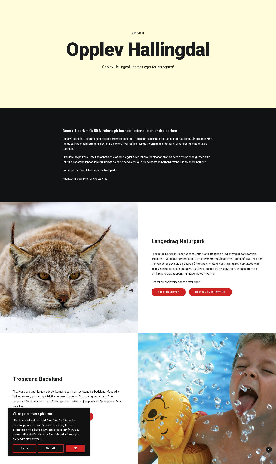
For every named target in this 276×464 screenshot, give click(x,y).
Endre (24, 448)
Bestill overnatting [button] (210, 292)
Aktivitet (138, 33)
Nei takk (51, 448)
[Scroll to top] (269, 449)
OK (75, 448)
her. (21, 406)
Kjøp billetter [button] (168, 292)
